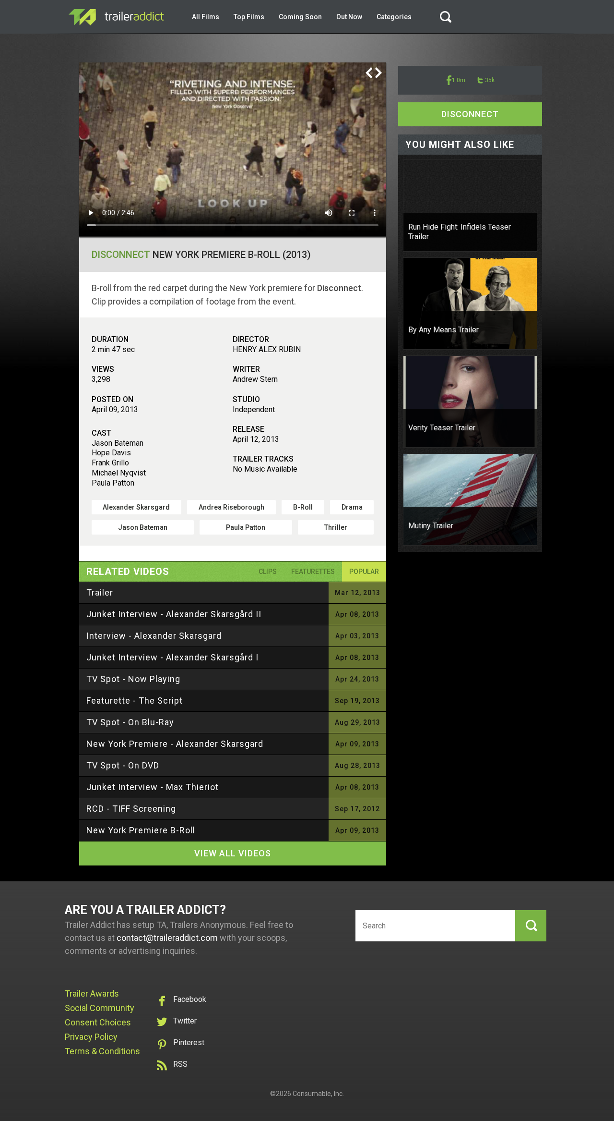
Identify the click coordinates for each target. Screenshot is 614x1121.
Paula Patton (245, 527)
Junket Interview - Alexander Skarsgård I (172, 657)
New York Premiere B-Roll (140, 830)
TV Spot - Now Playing (133, 679)
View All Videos (232, 853)
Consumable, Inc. (318, 1093)
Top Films (249, 17)
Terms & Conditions (102, 1051)
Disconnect (121, 254)
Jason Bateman (142, 527)
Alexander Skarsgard (136, 507)
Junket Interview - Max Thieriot (152, 787)
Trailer (99, 592)
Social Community (99, 1008)
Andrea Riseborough (231, 507)
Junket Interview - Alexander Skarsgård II (173, 614)
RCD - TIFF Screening (131, 809)
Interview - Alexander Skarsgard (154, 636)
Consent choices (98, 1022)
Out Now (349, 17)
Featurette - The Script (134, 700)
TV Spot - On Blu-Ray (130, 722)
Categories (394, 17)
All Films (205, 17)
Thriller (335, 527)
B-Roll (303, 507)
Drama (352, 507)
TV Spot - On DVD (122, 765)
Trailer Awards (92, 993)
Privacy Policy (91, 1037)
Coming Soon (300, 17)
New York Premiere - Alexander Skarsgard (174, 744)
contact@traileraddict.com (167, 938)
